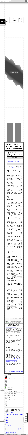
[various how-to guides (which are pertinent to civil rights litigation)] (6, 387)
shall (20, 179)
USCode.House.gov (7, 322)
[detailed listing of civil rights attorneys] (6, 394)
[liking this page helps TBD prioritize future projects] (1, 420)
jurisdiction (11, 306)
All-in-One (9, 412)
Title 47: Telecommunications (14, 414)
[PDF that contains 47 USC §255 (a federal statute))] (6, 375)
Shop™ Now (14, 72)
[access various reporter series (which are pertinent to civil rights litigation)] (6, 396)
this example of (13, 360)
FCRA (7, 422)
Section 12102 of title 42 (11, 327)
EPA (7, 420)
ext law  (20, 20)
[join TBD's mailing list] (26, 421)
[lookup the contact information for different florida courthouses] (6, 404)
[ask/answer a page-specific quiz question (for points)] (2, 388)
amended (15, 328)
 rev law (7, 20)
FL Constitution (11, 432)
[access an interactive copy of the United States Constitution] (6, 385)
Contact (8, 1)
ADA (7, 417)
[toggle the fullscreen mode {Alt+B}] (25, 414)
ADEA (7, 419)
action (9, 296)
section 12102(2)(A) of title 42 (18, 161)
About (5, 1)
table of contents (14, 19)
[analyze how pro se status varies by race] (6, 383)
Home (1, 1)
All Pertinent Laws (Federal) (14, 429)
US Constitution (11, 434)
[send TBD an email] (26, 417)
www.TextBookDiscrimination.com (15, 371)
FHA (7, 424)
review (19, 276)
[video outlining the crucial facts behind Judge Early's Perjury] (6, 379)
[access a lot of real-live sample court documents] (6, 400)
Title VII (9, 425)
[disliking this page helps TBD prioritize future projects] (3, 420)
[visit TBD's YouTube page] (26, 419)
